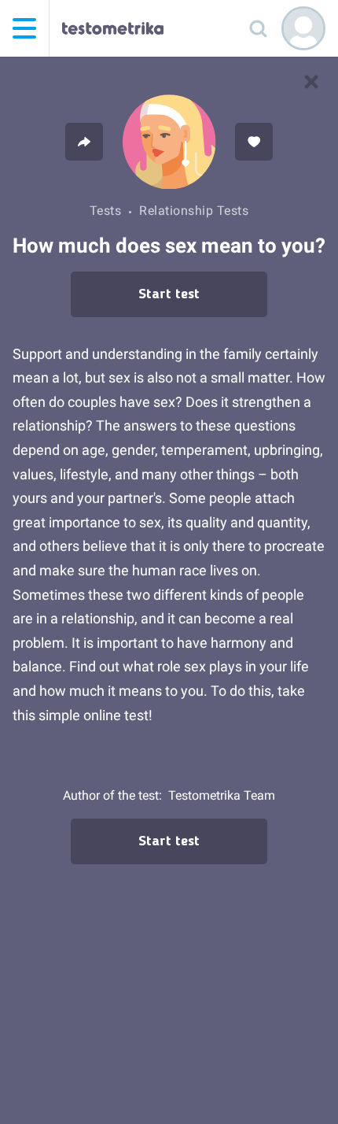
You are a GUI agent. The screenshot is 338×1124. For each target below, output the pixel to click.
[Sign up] (303, 28)
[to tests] (311, 82)
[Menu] (24, 28)
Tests (106, 210)
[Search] (257, 28)
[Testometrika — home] (112, 28)
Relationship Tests (193, 210)
